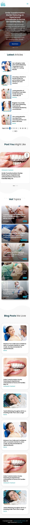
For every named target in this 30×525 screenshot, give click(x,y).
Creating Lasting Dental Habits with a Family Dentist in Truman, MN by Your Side (14, 216)
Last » (15, 131)
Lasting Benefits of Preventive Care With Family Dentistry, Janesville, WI (19, 93)
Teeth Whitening (7, 111)
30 (25, 128)
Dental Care (6, 71)
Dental (5, 350)
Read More (15, 43)
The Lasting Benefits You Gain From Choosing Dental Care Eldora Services (19, 119)
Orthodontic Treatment (9, 386)
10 (20, 128)
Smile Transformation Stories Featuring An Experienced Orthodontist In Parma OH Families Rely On (14, 382)
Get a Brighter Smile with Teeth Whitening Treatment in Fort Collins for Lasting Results (14, 235)
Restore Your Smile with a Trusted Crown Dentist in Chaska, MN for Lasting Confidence (15, 273)
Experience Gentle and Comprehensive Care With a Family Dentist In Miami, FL (13, 292)
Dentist (14, 123)
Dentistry (5, 85)
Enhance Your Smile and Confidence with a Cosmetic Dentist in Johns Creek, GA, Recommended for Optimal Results (14, 346)
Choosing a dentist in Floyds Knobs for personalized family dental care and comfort (19, 80)
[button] (12, 185)
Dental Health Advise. (20, 521)
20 (22, 128)
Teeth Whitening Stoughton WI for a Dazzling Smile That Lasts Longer (15, 18)
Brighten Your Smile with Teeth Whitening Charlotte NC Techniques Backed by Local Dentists (19, 106)
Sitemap (19, 522)
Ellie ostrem (7, 208)
